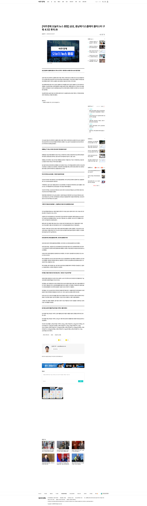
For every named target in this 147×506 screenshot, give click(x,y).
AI (51, 1)
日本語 (100, 1)
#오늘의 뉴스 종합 (58, 334)
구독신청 (45, 493)
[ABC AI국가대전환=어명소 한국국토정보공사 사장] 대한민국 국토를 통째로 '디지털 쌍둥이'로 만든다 (97, 111)
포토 (80, 1)
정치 (67, 1)
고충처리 (85, 493)
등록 (80, 381)
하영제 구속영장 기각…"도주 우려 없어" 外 (51, 102)
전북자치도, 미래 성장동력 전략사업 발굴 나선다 (96, 131)
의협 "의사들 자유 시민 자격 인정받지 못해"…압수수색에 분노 (78, 463)
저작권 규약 (79, 493)
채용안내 (51, 493)
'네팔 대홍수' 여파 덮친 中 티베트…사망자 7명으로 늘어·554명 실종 (97, 121)
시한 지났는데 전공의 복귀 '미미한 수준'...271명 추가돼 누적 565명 (48, 451)
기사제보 (57, 493)
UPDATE (102, 106)
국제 (76, 1)
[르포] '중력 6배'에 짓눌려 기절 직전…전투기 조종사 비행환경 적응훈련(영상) (63, 451)
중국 (48, 1)
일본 (100, 167)
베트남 (104, 167)
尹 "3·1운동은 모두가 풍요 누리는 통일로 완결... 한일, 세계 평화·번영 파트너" (63, 463)
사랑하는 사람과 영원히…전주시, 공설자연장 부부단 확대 (97, 126)
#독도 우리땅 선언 (46, 334)
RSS (96, 493)
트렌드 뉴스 (90, 39)
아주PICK (90, 139)
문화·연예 (84, 1)
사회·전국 (71, 1)
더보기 (93, 186)
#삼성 (52, 334)
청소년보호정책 (72, 493)
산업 (55, 1)
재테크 (59, 1)
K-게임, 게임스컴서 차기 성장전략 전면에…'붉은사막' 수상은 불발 (97, 116)
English (96, 1)
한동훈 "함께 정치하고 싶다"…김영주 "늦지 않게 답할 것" (78, 451)
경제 (63, 1)
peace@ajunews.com (61, 346)
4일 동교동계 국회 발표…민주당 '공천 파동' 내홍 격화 (48, 463)
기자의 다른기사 (55, 349)
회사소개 (39, 493)
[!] (93, 106)
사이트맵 (91, 493)
